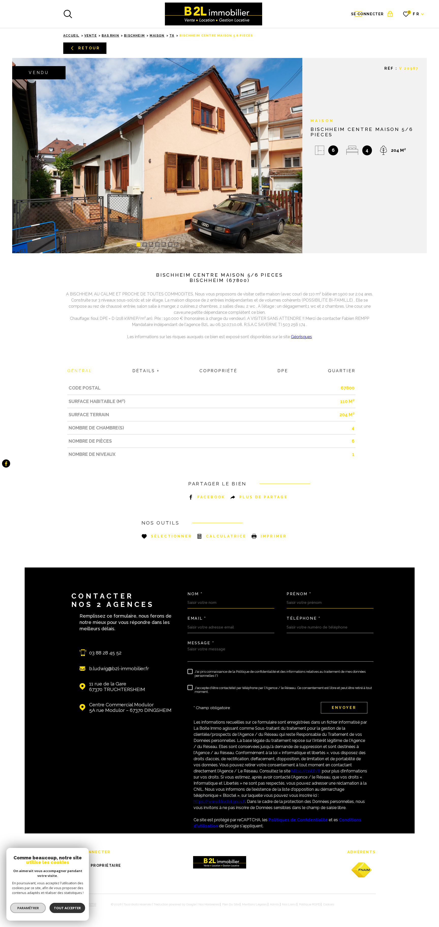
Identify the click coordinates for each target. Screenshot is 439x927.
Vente (90, 35)
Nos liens (289, 904)
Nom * (195, 594)
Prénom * (299, 594)
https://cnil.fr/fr (306, 771)
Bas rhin (110, 35)
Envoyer (344, 708)
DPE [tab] (282, 370)
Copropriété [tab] (218, 370)
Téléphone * (304, 618)
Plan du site (230, 904)
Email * (196, 618)
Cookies (328, 904)
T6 (171, 35)
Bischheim (134, 35)
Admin (274, 904)
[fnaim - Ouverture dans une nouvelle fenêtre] (361, 869)
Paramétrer (28, 908)
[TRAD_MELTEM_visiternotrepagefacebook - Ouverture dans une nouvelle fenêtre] (6, 463)
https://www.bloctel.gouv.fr (219, 801)
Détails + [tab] (146, 370)
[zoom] (157, 155)
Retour (89, 48)
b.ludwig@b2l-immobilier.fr (119, 668)
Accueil (71, 35)
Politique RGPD (309, 904)
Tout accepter (67, 908)
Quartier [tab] (341, 370)
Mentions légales (254, 904)
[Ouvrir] (67, 14)
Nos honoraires (208, 904)
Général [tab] (79, 370)
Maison (157, 35)
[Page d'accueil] (213, 14)
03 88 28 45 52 (105, 652)
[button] (138, 244)
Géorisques (301, 336)
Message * (200, 643)
